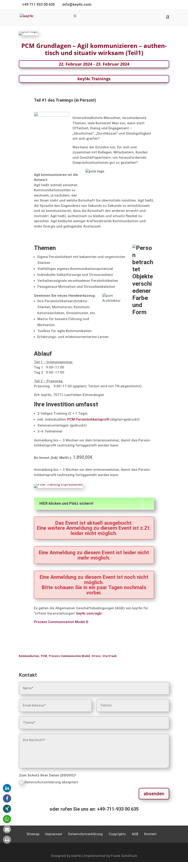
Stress (96, 656)
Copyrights (117, 834)
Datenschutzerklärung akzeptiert (51, 782)
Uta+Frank (109, 656)
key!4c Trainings (94, 78)
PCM (44, 656)
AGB (135, 834)
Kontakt (150, 834)
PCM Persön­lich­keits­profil (88, 419)
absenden (154, 793)
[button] (7, 788)
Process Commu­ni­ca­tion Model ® (61, 622)
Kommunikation (29, 656)
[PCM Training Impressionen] (58, 484)
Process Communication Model (69, 656)
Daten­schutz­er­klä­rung (85, 834)
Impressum (53, 834)
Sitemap (33, 834)
